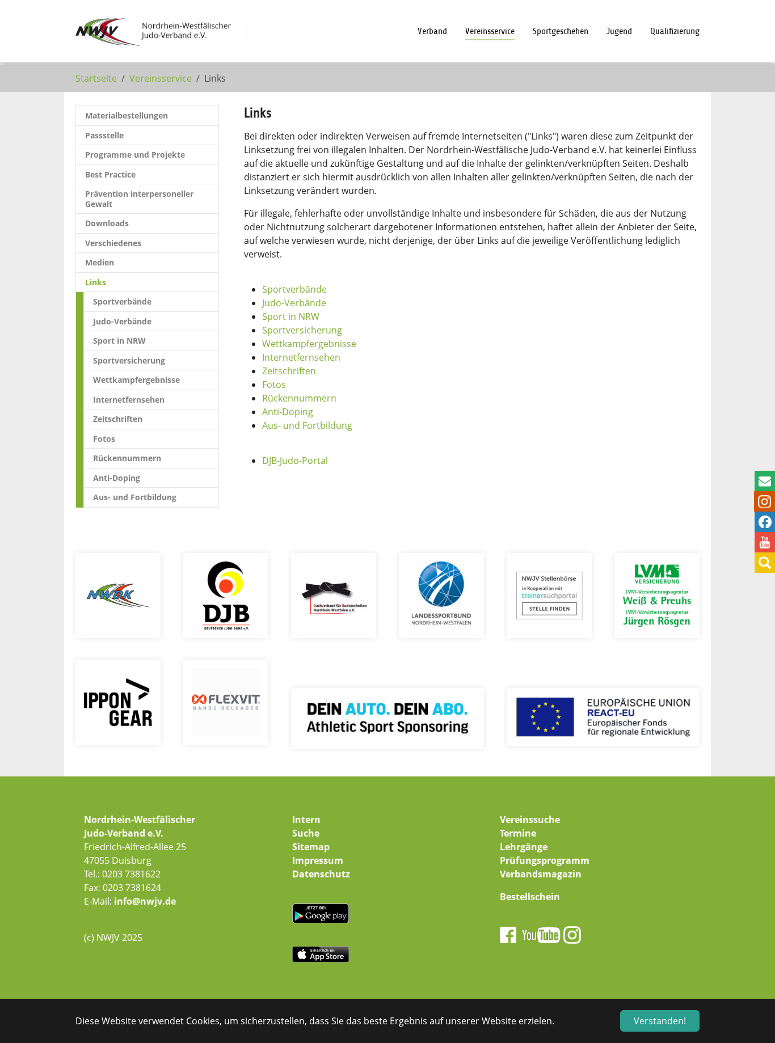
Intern (306, 819)
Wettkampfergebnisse (309, 343)
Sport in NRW (290, 316)
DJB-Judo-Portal (295, 460)
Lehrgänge (523, 847)
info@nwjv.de (145, 901)
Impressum (317, 860)
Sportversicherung (302, 330)
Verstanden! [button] (660, 1021)
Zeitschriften (289, 371)
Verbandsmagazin (541, 874)
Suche (305, 833)
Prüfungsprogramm (544, 860)
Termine (518, 833)
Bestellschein (530, 896)
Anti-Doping (287, 412)
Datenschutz (321, 874)
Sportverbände (294, 289)
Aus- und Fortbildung (307, 425)
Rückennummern (299, 398)
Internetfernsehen (301, 357)
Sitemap (311, 847)
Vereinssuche (530, 819)
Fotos (274, 384)
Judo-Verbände (294, 303)
